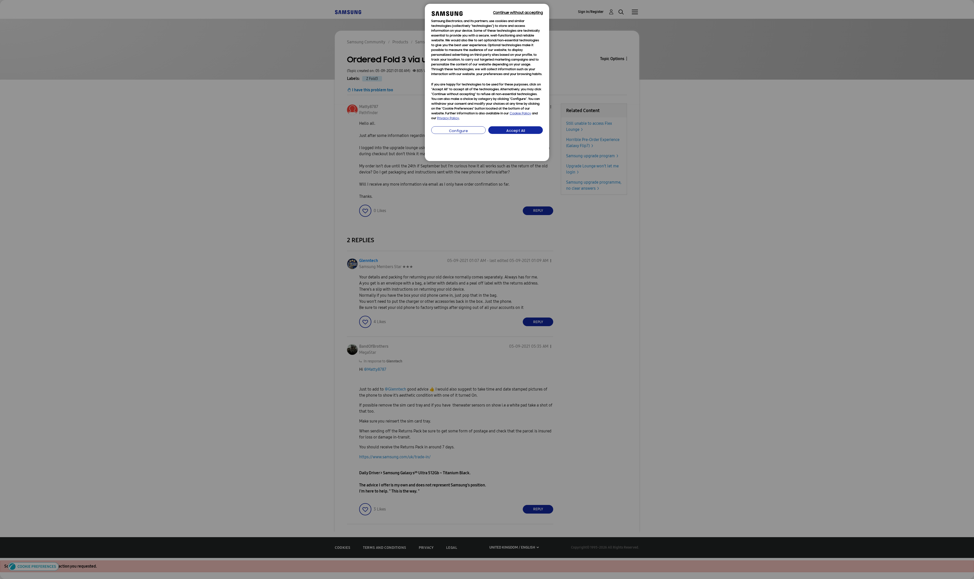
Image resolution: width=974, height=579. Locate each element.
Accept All (515, 131)
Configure (458, 131)
